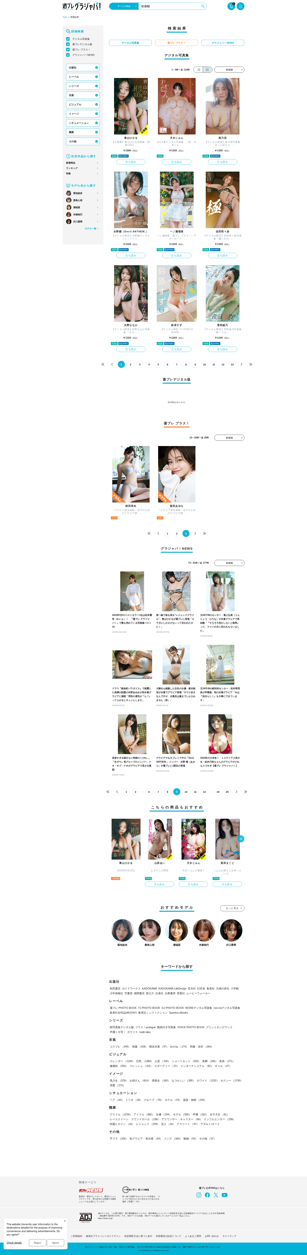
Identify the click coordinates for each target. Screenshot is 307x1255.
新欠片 (150, 993)
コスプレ (120, 1046)
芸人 (168, 1124)
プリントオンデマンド (219, 1027)
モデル (182, 1114)
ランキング (72, 168)
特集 (68, 173)
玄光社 (192, 988)
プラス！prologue (145, 1027)
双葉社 (181, 993)
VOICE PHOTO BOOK (190, 1027)
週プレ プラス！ (81, 49)
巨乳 (144, 1061)
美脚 (210, 1061)
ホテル (173, 1099)
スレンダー (122, 1061)
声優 (200, 1114)
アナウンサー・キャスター (181, 1119)
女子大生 (219, 1114)
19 (218, 791)
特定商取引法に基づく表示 (138, 1236)
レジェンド (148, 1124)
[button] (241, 839)
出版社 (72, 67)
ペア (117, 1099)
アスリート (188, 1124)
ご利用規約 (76, 1236)
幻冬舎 (201, 988)
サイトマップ (229, 1236)
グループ (153, 1099)
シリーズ (74, 86)
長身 (227, 1061)
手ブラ (119, 1138)
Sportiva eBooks (178, 1012)
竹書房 (129, 993)
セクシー (231, 1080)
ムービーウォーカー (198, 993)
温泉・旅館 (195, 1099)
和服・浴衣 (202, 1046)
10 (204, 364)
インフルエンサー (219, 1119)
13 (232, 364)
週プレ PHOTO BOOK (123, 1007)
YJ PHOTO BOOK (149, 1007)
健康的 (119, 1065)
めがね (179, 1046)
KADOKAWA (149, 988)
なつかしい (183, 1080)
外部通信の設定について (168, 1236)
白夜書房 (170, 993)
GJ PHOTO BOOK (172, 1007)
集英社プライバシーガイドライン (103, 1236)
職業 (71, 132)
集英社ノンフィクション (153, 1012)
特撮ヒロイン (122, 1124)
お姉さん (140, 1080)
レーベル (74, 76)
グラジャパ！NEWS (83, 54)
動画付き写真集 (166, 1027)
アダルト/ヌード (210, 1124)
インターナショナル (197, 1065)
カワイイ (208, 1080)
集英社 (211, 988)
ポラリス (132, 1031)
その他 (72, 141)
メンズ (173, 1138)
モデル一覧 (90, 228)
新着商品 (70, 162)
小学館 (235, 988)
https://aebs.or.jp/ (105, 1218)
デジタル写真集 (81, 38)
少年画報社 (116, 993)
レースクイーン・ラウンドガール (135, 1119)
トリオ (133, 1099)
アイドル (144, 1114)
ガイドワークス (131, 988)
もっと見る (232, 908)
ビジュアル (75, 104)
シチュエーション (79, 123)
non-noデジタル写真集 (227, 1007)
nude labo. (145, 1031)
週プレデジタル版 (82, 44)
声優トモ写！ (118, 1031)
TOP (65, 17)
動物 (191, 1138)
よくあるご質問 (193, 1236)
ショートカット (186, 1061)
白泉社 (159, 993)
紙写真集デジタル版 (122, 1027)
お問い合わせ (212, 1236)
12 (223, 364)
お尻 (162, 1061)
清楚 (117, 1085)
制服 (140, 1046)
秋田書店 (115, 988)
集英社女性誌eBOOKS (123, 1012)
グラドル (121, 1114)
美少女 (119, 1080)
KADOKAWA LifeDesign (172, 988)
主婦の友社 (222, 988)
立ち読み (130, 161)
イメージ (74, 113)
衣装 (71, 95)
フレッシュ (141, 1065)
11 (213, 364)
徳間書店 (139, 993)
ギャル (223, 1065)
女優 (164, 1114)
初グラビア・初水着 (146, 1138)
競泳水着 (159, 1046)
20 (227, 791)
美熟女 (161, 1080)
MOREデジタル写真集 (198, 1007)
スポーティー (166, 1065)
